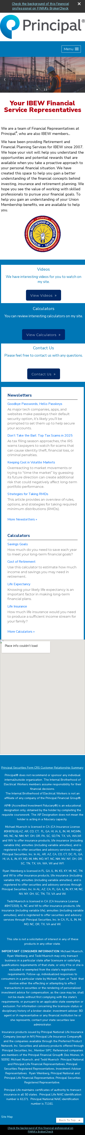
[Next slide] (80, 79)
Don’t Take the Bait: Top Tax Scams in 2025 (40, 435)
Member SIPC (43, 1050)
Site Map (7, 1117)
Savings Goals (17, 544)
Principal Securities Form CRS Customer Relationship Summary (42, 768)
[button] (71, 49)
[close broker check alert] (79, 3)
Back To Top (68, 1120)
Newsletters (19, 395)
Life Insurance (17, 606)
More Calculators (21, 631)
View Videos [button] (41, 295)
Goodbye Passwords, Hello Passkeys (34, 404)
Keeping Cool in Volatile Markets (31, 462)
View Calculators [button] (41, 335)
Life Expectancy (18, 584)
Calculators (18, 535)
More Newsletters (22, 519)
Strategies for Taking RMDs (27, 494)
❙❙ (45, 89)
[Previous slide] (4, 79)
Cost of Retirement (21, 561)
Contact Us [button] (42, 374)
